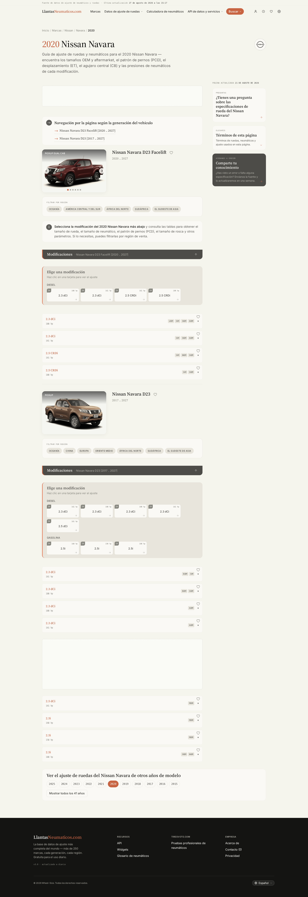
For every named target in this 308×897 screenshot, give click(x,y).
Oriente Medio (104, 450)
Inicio (45, 30)
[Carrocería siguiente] (102, 171)
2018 (138, 784)
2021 (101, 784)
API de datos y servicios (204, 11)
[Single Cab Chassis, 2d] (73, 190)
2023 (76, 784)
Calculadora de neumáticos (165, 11)
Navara (80, 30)
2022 (89, 784)
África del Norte (118, 209)
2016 (162, 784)
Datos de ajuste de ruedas (122, 11)
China (69, 450)
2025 (52, 784)
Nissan (69, 30)
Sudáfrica (141, 209)
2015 (174, 784)
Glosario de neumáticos (133, 856)
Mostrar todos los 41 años (67, 793)
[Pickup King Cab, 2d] (70, 190)
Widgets (122, 849)
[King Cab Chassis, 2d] (75, 190)
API (119, 843)
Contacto (231, 849)
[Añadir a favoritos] (171, 152)
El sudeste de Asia (166, 209)
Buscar (233, 11)
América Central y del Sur (83, 209)
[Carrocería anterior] (46, 171)
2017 (150, 784)
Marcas (95, 11)
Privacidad (232, 856)
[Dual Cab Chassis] (78, 190)
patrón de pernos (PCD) (140, 60)
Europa (84, 450)
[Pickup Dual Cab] (68, 190)
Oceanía (54, 209)
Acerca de (232, 843)
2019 (125, 784)
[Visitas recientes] (263, 11)
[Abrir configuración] (279, 11)
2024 (64, 784)
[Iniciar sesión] (255, 11)
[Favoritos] (271, 11)
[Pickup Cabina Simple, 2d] (80, 190)
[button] (122, 254)
